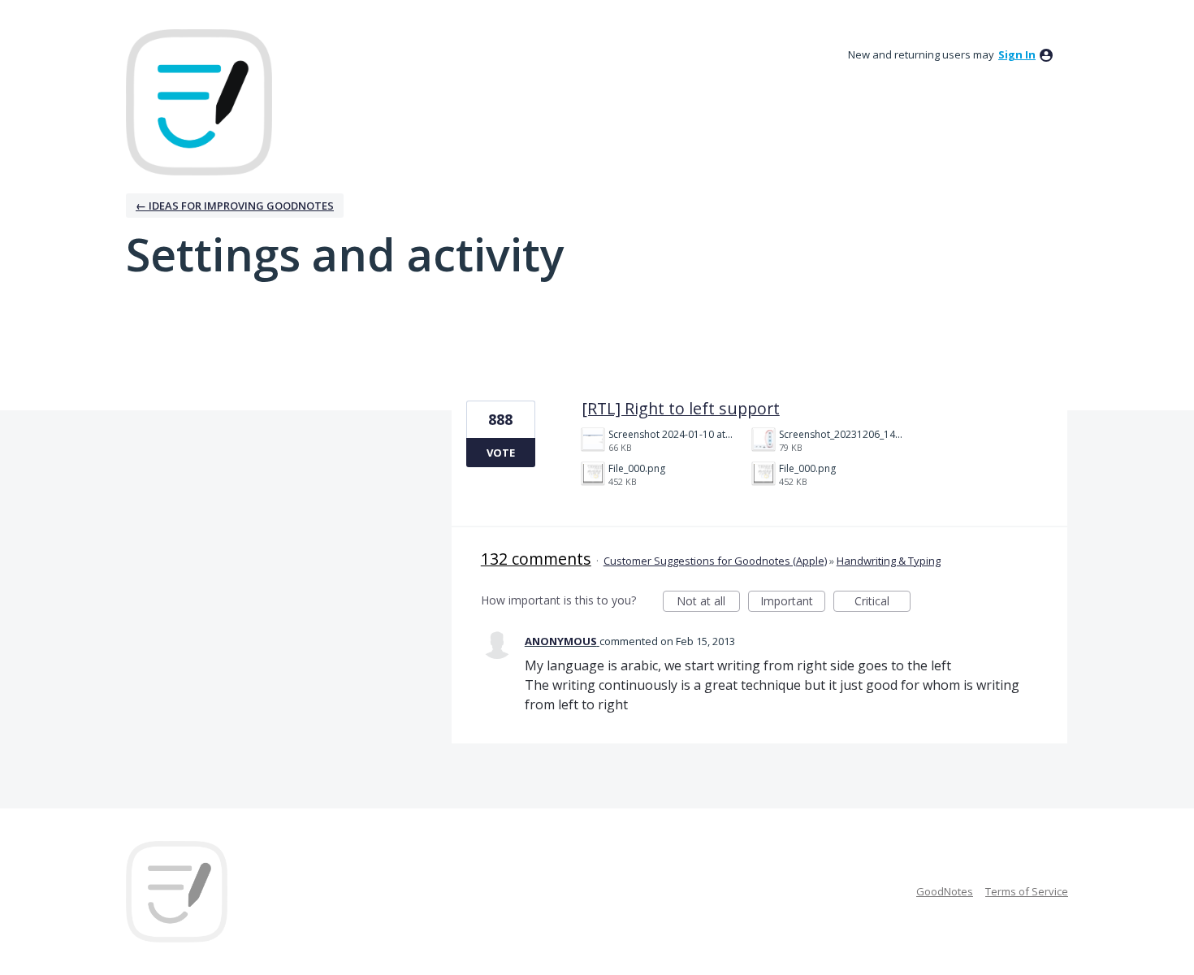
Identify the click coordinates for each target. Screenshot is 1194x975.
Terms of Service (1026, 891)
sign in (1017, 54)
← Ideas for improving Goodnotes (235, 205)
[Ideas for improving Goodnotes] (199, 102)
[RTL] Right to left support (681, 408)
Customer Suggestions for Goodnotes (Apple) (715, 560)
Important (792, 602)
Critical (882, 602)
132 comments (536, 559)
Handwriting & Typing (889, 560)
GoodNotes (944, 891)
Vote (501, 452)
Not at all (708, 602)
